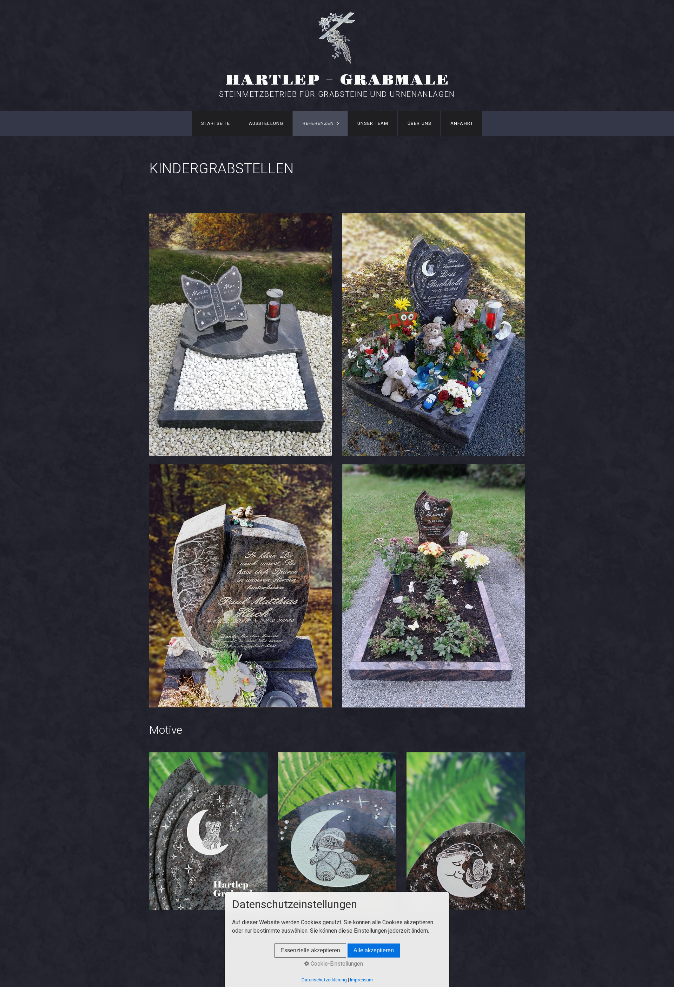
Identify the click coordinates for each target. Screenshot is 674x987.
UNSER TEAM (373, 123)
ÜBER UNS (419, 123)
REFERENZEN (318, 123)
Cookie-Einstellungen (336, 963)
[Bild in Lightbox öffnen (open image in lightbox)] (240, 334)
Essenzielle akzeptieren (310, 950)
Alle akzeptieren (373, 950)
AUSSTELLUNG (266, 123)
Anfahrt (462, 123)
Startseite (215, 123)
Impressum (361, 979)
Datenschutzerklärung (324, 979)
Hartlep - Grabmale (337, 80)
